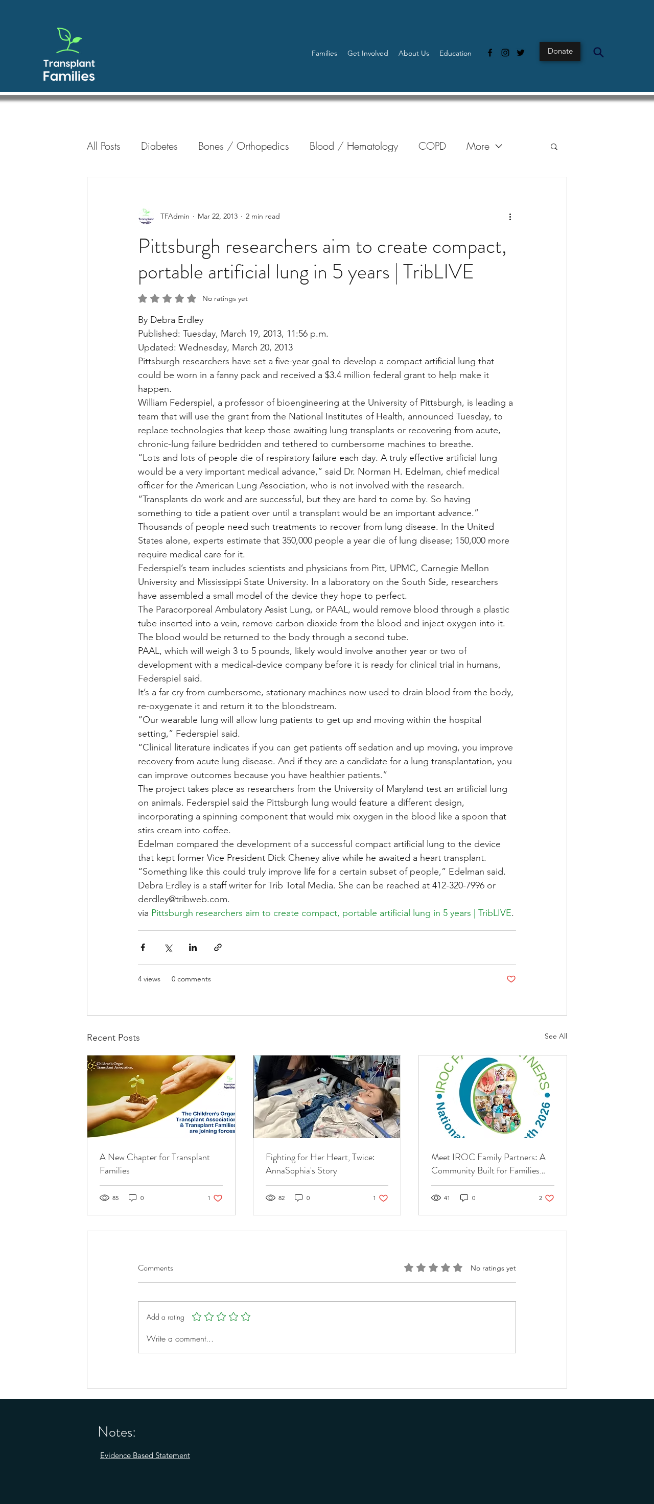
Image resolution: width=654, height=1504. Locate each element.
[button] (324, 53)
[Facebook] (490, 53)
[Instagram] (505, 53)
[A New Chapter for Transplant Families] (161, 1096)
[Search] (598, 52)
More (477, 146)
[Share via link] (218, 947)
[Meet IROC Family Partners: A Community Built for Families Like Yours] (493, 1096)
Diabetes (159, 146)
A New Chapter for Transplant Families (155, 1163)
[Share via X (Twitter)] (168, 947)
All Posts (104, 146)
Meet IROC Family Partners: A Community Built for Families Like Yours (488, 1163)
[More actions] (510, 216)
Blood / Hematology (354, 146)
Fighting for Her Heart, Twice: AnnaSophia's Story (320, 1163)
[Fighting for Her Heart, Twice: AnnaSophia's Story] (327, 1096)
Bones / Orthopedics (243, 146)
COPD (432, 146)
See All (556, 1036)
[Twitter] (521, 53)
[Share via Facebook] (143, 947)
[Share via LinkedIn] (193, 947)
